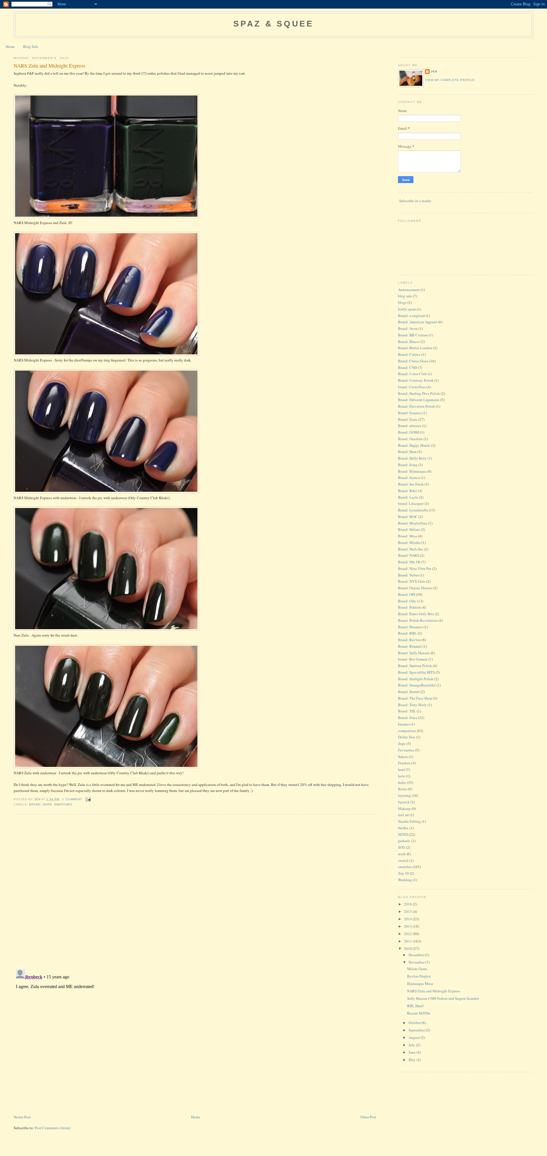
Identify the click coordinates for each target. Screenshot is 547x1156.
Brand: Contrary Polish (416, 380)
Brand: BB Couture (413, 335)
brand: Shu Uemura (413, 659)
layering (404, 795)
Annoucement (409, 289)
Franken (404, 762)
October (415, 1022)
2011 (408, 941)
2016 (408, 904)
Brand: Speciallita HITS (416, 672)
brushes (404, 724)
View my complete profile (450, 80)
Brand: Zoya (407, 717)
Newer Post (22, 1117)
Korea (402, 788)
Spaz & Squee (273, 23)
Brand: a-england (411, 315)
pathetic (404, 840)
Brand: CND (407, 367)
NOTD (403, 834)
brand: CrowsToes (412, 386)
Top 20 (403, 873)
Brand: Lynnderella (413, 510)
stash (402, 853)
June (413, 1052)
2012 (408, 933)
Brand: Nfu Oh (409, 561)
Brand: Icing (407, 464)
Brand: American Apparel (417, 321)
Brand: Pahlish (409, 607)
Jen (434, 71)
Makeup (404, 808)
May (413, 1059)
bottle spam (407, 309)
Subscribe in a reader (415, 200)
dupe (402, 743)
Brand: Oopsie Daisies (415, 587)
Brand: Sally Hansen (414, 652)
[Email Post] (88, 799)
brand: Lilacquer (411, 503)
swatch (403, 860)
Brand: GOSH (408, 432)
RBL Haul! (415, 1005)
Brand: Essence (410, 412)
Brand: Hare (407, 451)
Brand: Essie (407, 419)
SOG (401, 847)
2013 (408, 926)
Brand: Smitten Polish (415, 665)
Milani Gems (417, 968)
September (417, 1030)
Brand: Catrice (409, 354)
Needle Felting (409, 821)
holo (401, 776)
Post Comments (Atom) (52, 1127)
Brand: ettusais (409, 425)
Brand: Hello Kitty (412, 458)
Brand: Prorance (410, 626)
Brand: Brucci (409, 341)
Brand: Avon (408, 328)
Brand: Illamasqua (412, 471)
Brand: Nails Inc (410, 549)
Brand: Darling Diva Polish (419, 393)
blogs (402, 302)
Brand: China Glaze (413, 360)
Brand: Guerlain (410, 438)
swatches (63, 804)
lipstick (404, 801)
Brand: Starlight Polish (415, 678)
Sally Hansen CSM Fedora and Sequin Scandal (443, 998)
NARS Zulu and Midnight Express (433, 991)
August (415, 1037)
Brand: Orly (407, 601)
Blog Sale (30, 46)
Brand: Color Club (412, 373)
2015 (408, 911)
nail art (403, 814)
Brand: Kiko (407, 490)
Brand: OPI (406, 594)
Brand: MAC (408, 516)
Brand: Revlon (409, 639)
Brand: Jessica (409, 477)
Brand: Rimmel (410, 646)
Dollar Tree (406, 736)
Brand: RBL (407, 633)
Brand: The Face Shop (415, 698)
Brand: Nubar (408, 575)
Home (10, 46)
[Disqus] (195, 891)
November (417, 962)
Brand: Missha (409, 542)
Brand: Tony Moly (412, 704)
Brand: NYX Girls (411, 581)
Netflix (403, 827)
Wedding (405, 879)
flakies (403, 756)
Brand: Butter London (415, 347)
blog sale (405, 295)
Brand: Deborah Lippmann (418, 399)
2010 (408, 948)
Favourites (406, 750)
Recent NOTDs (418, 1013)
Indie (402, 782)
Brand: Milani (409, 529)
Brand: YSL (407, 711)
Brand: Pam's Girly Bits (416, 613)
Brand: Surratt (409, 691)
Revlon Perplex (419, 976)
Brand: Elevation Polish (416, 406)
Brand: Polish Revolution (418, 620)
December (417, 954)
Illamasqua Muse (420, 983)
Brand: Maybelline (412, 523)
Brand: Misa (407, 536)
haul (401, 769)
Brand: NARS (40, 804)
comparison (407, 730)
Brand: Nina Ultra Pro (414, 568)
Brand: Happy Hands (414, 445)
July (412, 1044)
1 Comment (72, 799)
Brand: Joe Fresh (411, 484)
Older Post (368, 1117)
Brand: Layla (408, 497)
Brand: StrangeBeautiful (417, 685)
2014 (408, 918)
